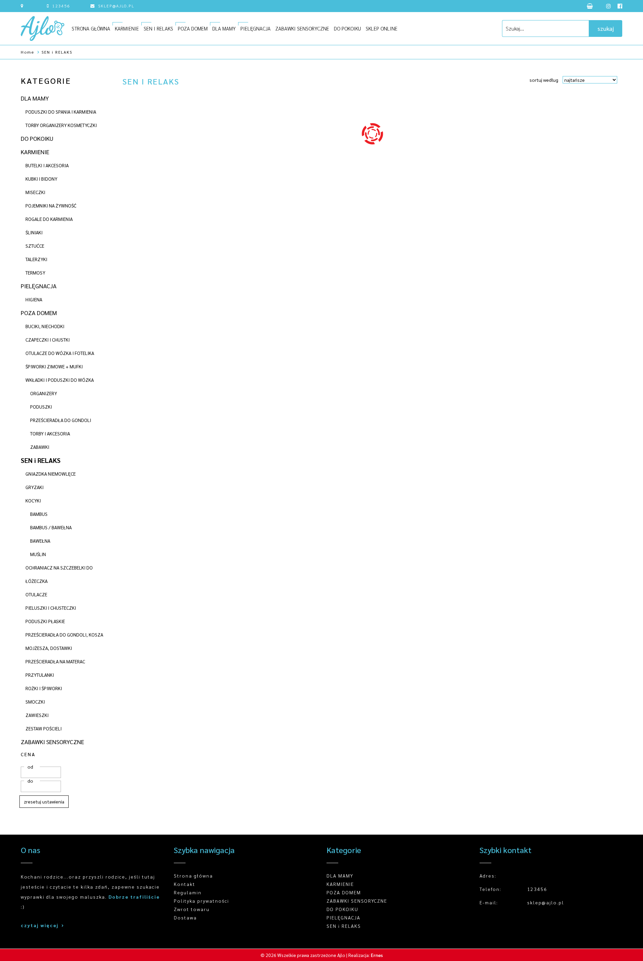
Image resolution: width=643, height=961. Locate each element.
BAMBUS (39, 514)
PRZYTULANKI (39, 675)
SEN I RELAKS (158, 28)
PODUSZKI (41, 407)
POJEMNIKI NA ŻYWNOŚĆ (50, 205)
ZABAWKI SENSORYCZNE (302, 28)
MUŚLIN (38, 554)
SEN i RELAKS (57, 52)
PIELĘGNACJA (255, 28)
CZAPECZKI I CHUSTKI (47, 340)
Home (27, 52)
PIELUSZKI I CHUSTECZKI (50, 608)
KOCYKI (33, 500)
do (30, 780)
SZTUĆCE (34, 246)
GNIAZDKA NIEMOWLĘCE (50, 474)
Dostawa (185, 917)
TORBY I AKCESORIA (50, 433)
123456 (61, 5)
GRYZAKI (34, 487)
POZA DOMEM (193, 28)
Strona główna (193, 876)
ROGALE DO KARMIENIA (49, 219)
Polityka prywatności (201, 901)
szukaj (605, 28)
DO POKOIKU (347, 28)
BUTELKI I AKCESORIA (47, 165)
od (30, 766)
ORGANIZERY (43, 393)
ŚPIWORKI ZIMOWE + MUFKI (54, 366)
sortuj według (543, 79)
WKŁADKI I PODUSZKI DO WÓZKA (59, 380)
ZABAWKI (39, 447)
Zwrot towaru (192, 909)
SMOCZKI (35, 702)
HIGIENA (33, 299)
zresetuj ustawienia (44, 801)
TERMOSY (35, 272)
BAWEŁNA (40, 541)
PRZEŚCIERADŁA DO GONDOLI (60, 420)
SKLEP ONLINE (382, 28)
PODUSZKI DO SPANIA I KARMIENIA (60, 112)
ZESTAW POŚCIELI (43, 728)
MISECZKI (35, 192)
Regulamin (188, 892)
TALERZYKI (36, 259)
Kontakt (184, 884)
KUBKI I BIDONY (41, 179)
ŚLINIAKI (34, 232)
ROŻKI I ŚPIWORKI (43, 688)
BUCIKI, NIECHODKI (44, 326)
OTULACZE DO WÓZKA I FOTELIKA (59, 353)
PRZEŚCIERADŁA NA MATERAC (55, 661)
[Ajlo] (42, 28)
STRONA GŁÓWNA (91, 28)
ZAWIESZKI (37, 715)
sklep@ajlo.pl (116, 5)
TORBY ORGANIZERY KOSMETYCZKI (61, 125)
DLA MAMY (224, 28)
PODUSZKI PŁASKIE (45, 621)
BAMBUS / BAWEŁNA (51, 527)
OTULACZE (36, 594)
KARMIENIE (127, 28)
